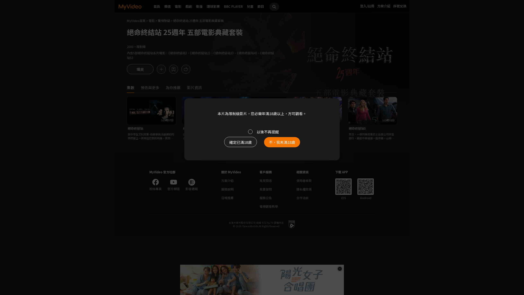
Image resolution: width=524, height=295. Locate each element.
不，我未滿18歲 (282, 142)
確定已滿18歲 (240, 142)
